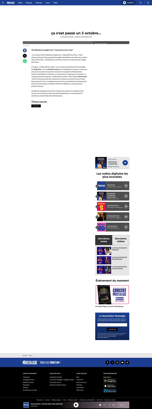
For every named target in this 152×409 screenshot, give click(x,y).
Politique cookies (72, 400)
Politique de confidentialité (87, 400)
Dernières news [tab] (104, 240)
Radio (20, 3)
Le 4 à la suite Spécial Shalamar (119, 249)
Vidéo (55, 3)
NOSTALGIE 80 (112, 226)
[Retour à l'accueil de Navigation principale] (10, 3)
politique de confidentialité (102, 337)
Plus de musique (122, 405)
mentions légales (112, 335)
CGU (64, 400)
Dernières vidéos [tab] (121, 240)
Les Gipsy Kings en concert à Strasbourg (109, 306)
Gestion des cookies (110, 400)
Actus (48, 3)
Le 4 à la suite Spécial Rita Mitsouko (119, 258)
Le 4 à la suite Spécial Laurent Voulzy (119, 268)
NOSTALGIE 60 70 (113, 205)
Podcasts (39, 3)
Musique (29, 3)
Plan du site (40, 400)
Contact (47, 400)
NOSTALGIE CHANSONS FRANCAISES (113, 163)
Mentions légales (56, 400)
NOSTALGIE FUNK (113, 216)
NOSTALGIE (111, 185)
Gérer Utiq (99, 400)
